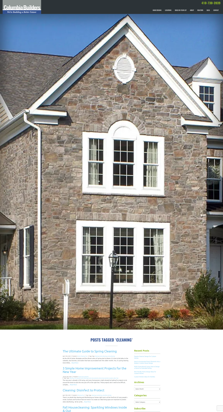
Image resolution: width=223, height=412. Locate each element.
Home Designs (157, 10)
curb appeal (77, 378)
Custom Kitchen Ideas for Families (144, 377)
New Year (116, 378)
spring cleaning (111, 356)
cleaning (97, 356)
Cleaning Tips (80, 395)
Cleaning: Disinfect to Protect (83, 390)
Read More (75, 363)
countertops (99, 395)
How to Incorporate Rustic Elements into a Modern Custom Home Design (147, 362)
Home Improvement (83, 376)
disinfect (105, 395)
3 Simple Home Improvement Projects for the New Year (94, 370)
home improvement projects (106, 378)
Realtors (200, 10)
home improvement (93, 378)
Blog (208, 10)
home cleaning (103, 356)
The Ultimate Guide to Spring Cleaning (90, 351)
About (192, 10)
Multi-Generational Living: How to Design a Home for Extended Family (147, 367)
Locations (168, 10)
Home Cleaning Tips (82, 356)
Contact (216, 10)
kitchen (110, 395)
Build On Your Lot (181, 10)
